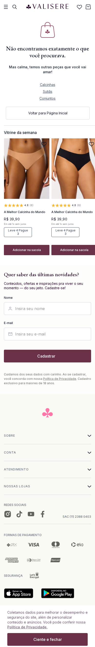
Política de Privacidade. (27, 627)
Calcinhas (47, 85)
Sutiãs (47, 91)
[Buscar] (15, 7)
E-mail (8, 323)
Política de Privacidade (59, 379)
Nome (8, 298)
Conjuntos (47, 98)
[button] (26, 250)
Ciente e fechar (47, 639)
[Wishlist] (79, 7)
